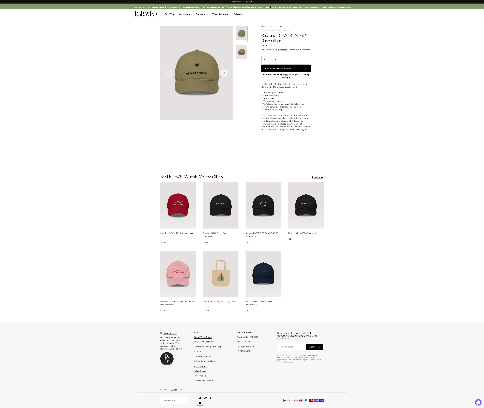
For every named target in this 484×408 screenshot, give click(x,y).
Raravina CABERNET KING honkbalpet (177, 233)
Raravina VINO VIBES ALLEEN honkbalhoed (259, 303)
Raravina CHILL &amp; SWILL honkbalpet (216, 235)
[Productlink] (178, 213)
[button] (341, 14)
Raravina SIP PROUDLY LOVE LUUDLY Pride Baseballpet (177, 303)
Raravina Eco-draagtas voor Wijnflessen (220, 301)
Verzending (282, 50)
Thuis (263, 27)
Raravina (174, 389)
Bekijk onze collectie (277, 27)
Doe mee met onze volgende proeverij (150, 7)
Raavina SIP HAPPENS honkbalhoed (304, 233)
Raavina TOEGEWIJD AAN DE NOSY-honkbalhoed (262, 235)
